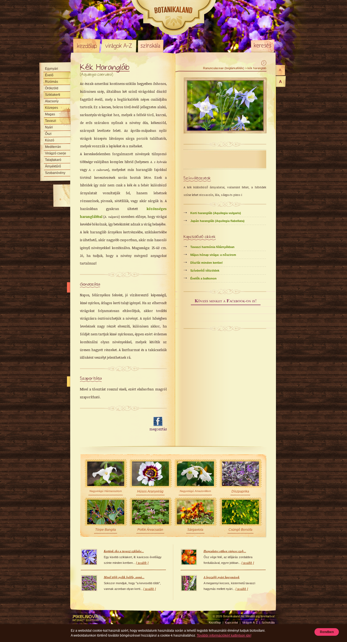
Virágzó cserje (55, 153)
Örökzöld (51, 88)
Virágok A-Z (119, 45)
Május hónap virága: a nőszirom (213, 254)
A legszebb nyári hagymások (222, 577)
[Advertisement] (111, 424)
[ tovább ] (142, 563)
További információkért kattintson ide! (224, 635)
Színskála (150, 45)
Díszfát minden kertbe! (206, 262)
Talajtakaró (53, 160)
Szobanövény (55, 173)
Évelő (49, 75)
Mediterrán (53, 147)
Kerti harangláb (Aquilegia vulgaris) (215, 213)
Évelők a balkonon (203, 278)
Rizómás (51, 82)
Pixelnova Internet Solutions (85, 618)
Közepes (51, 108)
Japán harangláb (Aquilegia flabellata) (217, 221)
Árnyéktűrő (53, 166)
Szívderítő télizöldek (204, 270)
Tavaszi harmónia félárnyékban (212, 247)
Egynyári (51, 69)
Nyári (49, 127)
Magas (50, 114)
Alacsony (52, 101)
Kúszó (49, 140)
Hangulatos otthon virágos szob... (225, 551)
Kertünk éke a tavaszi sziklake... (124, 551)
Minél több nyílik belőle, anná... (124, 577)
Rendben (327, 632)
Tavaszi (50, 121)
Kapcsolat (231, 622)
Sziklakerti (52, 95)
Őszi (48, 134)
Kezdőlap (87, 45)
